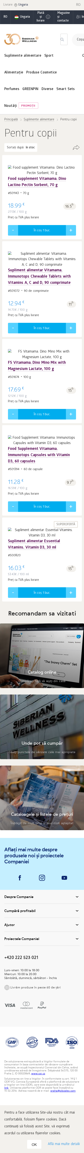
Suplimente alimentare (22, 56)
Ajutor (9, 924)
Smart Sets (65, 89)
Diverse (47, 89)
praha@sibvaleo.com (63, 1090)
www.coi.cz (38, 1073)
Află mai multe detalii (64, 1144)
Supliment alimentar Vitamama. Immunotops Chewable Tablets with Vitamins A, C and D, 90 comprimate (39, 276)
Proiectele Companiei (21, 938)
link (6, 1087)
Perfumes (11, 89)
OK (34, 1145)
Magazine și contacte (63, 17)
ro (5, 17)
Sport (48, 56)
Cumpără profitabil (20, 910)
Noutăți (10, 106)
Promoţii (28, 106)
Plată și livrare (41, 17)
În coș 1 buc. (42, 231)
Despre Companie (18, 896)
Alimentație (13, 73)
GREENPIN (30, 89)
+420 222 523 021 (21, 957)
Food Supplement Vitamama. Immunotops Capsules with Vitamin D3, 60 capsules (39, 455)
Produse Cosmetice (41, 73)
